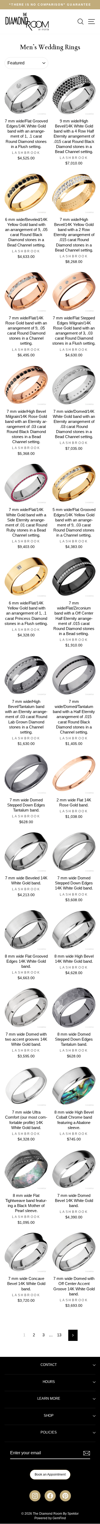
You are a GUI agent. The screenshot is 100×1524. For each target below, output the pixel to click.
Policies (49, 1432)
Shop (49, 1416)
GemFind (59, 1518)
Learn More (48, 1399)
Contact (49, 1365)
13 (59, 1335)
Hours (49, 1382)
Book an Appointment (50, 1474)
